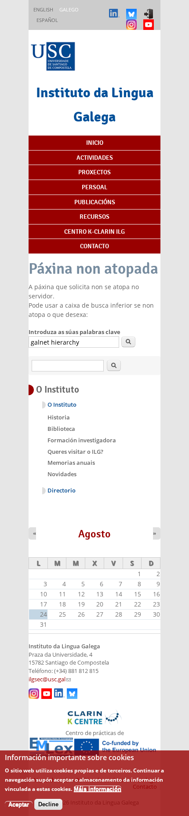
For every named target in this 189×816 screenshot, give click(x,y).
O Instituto (61, 404)
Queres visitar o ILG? (75, 452)
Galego (69, 9)
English (43, 9)
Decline (48, 804)
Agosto (94, 534)
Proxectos (94, 172)
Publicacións (94, 202)
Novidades (61, 474)
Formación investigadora (81, 440)
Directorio (61, 490)
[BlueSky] (132, 9)
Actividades (94, 157)
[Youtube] (149, 20)
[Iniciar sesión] (149, 9)
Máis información (97, 789)
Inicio (94, 142)
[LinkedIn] (115, 9)
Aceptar (18, 804)
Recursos (94, 216)
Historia (58, 417)
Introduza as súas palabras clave (74, 332)
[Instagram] (132, 20)
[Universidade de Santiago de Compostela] (54, 57)
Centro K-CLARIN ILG (94, 231)
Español (47, 20)
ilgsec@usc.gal (50, 679)
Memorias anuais (71, 463)
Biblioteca (61, 429)
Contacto (94, 246)
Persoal (94, 187)
